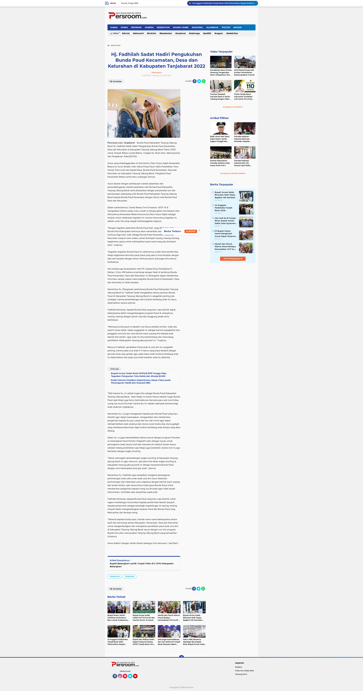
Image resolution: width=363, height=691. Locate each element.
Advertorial (114, 576)
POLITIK (226, 27)
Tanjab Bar (129, 576)
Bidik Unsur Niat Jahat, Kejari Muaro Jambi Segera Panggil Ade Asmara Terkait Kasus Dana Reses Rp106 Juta (220, 139)
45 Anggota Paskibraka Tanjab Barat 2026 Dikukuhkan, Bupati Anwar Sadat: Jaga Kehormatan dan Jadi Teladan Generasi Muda (225, 208)
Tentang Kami (241, 674)
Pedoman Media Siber (244, 671)
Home (113, 3)
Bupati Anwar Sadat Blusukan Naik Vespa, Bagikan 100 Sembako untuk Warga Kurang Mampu (225, 195)
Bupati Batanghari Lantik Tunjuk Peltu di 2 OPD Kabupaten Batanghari (142, 565)
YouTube (137, 679)
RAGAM (237, 27)
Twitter (131, 679)
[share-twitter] (199, 81)
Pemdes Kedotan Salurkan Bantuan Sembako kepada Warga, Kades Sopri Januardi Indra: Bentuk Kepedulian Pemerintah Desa (244, 139)
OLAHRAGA (212, 27)
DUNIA (124, 27)
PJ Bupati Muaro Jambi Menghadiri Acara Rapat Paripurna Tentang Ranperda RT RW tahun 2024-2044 (226, 233)
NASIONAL (197, 27)
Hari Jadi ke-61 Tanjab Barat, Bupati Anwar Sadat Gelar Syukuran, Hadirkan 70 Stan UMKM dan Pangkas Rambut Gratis (225, 221)
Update (191, 231)
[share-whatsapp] (204, 81)
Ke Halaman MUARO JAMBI (232, 173)
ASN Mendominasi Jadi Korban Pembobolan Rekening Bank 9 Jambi (244, 72)
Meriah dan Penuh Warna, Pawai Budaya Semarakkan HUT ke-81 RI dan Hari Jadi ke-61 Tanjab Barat (226, 246)
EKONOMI (136, 27)
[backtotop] (181, 657)
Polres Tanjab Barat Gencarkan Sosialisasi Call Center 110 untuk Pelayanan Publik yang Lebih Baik (244, 96)
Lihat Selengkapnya (232, 258)
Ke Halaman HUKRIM (232, 107)
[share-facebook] (195, 81)
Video (116, 33)
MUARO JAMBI (180, 27)
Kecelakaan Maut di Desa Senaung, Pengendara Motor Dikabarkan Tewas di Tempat (221, 72)
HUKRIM (149, 27)
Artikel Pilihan (219, 118)
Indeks (113, 27)
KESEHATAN (163, 27)
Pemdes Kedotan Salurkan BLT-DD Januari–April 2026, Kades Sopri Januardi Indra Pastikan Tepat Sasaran (243, 163)
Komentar (117, 81)
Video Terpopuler (221, 51)
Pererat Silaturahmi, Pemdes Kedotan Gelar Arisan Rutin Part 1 (220, 163)
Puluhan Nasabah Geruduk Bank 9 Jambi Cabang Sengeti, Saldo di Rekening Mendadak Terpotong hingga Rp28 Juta (220, 96)
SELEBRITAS (233, 33)
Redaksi (238, 667)
